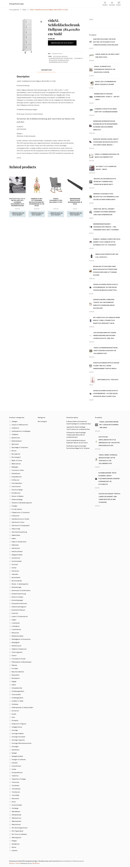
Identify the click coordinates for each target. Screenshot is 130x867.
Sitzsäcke (15, 720)
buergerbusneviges (16, 4)
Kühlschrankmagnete (19, 607)
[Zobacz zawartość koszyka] (118, 3)
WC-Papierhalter (17, 831)
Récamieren (16, 678)
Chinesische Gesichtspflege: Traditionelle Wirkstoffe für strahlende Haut (76, 435)
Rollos (14, 685)
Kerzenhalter (16, 577)
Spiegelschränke (17, 756)
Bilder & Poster (17, 460)
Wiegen (14, 841)
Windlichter (16, 844)
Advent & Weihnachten (20, 425)
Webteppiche (16, 838)
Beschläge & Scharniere (20, 447)
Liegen (14, 620)
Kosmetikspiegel (17, 600)
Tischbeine (15, 785)
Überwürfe (15, 798)
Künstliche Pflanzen (18, 610)
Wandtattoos (16, 818)
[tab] (46, 70)
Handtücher (16, 548)
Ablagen (14, 421)
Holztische (15, 571)
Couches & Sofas (18, 470)
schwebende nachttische (58, 62)
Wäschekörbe (16, 821)
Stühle (14, 769)
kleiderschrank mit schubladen (61, 58)
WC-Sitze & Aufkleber (19, 834)
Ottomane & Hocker (19, 659)
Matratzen (15, 633)
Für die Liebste (17, 509)
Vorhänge (15, 808)
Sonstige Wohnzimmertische (21, 743)
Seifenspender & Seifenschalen (22, 707)
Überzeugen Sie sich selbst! (62, 43)
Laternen (15, 613)
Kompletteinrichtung (19, 594)
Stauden (15, 763)
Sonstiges (15, 746)
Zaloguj (112, 5)
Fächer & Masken (18, 496)
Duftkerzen (15, 480)
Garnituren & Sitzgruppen (21, 525)
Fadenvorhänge (17, 499)
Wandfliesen (16, 812)
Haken (14, 538)
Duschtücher (16, 486)
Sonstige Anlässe (18, 733)
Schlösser (15, 704)
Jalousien (15, 574)
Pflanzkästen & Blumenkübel (21, 662)
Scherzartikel (16, 694)
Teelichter (15, 776)
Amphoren (15, 428)
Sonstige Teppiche (18, 740)
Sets (13, 717)
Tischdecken (16, 789)
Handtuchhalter (17, 551)
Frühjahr (14, 506)
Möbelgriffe (16, 642)
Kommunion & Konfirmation (21, 590)
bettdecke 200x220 (60, 56)
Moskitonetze (16, 646)
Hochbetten (16, 558)
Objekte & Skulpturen (19, 649)
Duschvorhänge (17, 490)
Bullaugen (15, 467)
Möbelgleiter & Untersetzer (21, 639)
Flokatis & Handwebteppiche (22, 503)
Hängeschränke (17, 555)
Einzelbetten (16, 493)
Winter (14, 847)
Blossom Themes (15, 863)
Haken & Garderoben (19, 542)
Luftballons (15, 626)
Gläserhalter (16, 535)
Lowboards (16, 623)
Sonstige (15, 730)
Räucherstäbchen (18, 672)
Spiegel (14, 753)
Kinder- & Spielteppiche (20, 584)
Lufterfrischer (16, 629)
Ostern (14, 655)
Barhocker (15, 444)
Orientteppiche (17, 652)
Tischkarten (16, 792)
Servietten (15, 711)
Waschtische (16, 825)
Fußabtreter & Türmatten (21, 512)
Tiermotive (15, 782)
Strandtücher (16, 766)
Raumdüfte (15, 675)
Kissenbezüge (16, 587)
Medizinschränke (17, 636)
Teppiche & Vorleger (19, 779)
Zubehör (15, 851)
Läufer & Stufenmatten (20, 616)
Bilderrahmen (16, 464)
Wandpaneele (16, 815)
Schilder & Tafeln (17, 701)
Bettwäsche (16, 454)
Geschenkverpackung (19, 532)
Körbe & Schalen (17, 597)
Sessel (14, 714)
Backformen (16, 438)
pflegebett (78, 58)
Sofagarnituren (17, 727)
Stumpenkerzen (17, 772)
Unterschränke (17, 805)
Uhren (14, 802)
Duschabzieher (17, 483)
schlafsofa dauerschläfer (59, 60)
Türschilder (15, 795)
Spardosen (15, 750)
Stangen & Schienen (19, 759)
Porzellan (15, 668)
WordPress (35, 863)
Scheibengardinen (18, 691)
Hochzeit (15, 564)
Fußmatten (15, 516)
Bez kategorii (16, 457)
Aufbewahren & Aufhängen (21, 431)
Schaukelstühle (17, 688)
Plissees (14, 665)
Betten (14, 451)
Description (46, 70)
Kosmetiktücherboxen (19, 603)
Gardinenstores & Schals (20, 519)
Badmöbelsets (17, 441)
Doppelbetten (17, 477)
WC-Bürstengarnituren (20, 828)
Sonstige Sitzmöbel (18, 737)
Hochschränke (17, 561)
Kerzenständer (17, 581)
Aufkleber (15, 434)
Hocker (14, 568)
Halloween (15, 545)
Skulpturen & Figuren (19, 724)
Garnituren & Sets (18, 522)
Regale (14, 681)
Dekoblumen (16, 473)
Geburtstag (16, 529)
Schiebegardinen (17, 698)
